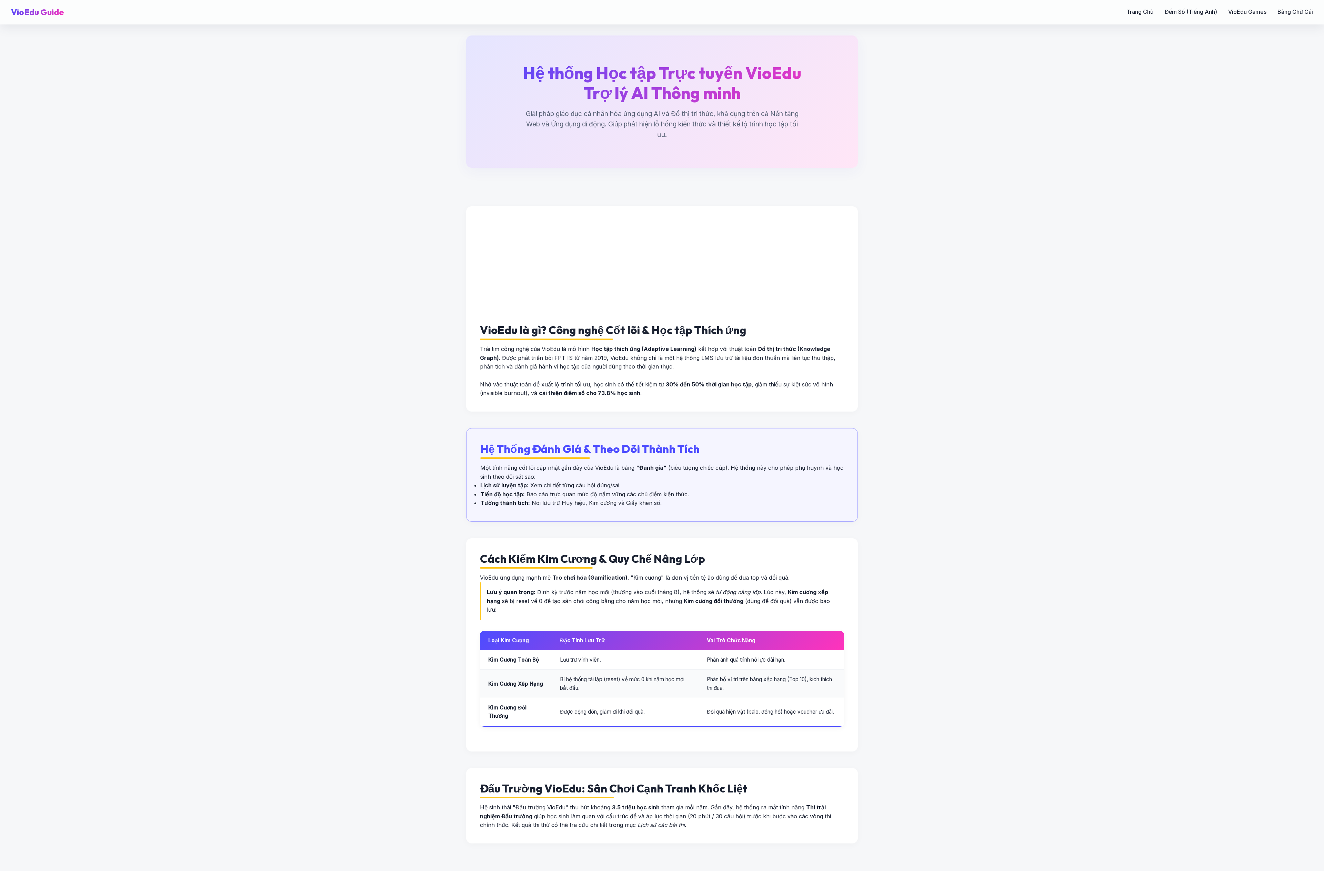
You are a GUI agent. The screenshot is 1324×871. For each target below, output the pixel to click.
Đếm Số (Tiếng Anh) (1191, 11)
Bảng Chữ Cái (1295, 11)
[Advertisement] (687, 272)
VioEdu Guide (37, 12)
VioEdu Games (1247, 11)
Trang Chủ (1140, 11)
